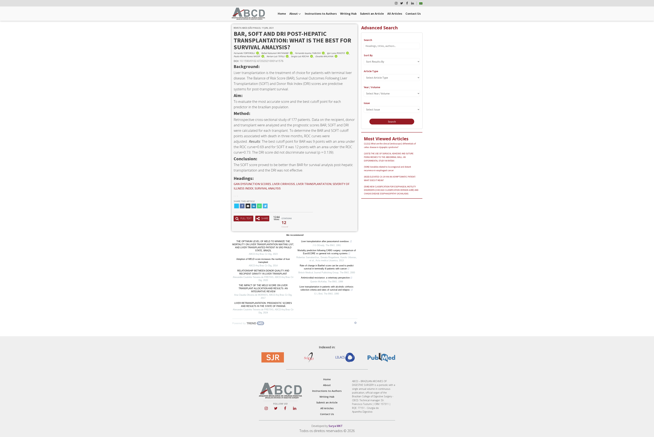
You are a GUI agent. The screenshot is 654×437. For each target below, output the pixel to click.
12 (284, 222)
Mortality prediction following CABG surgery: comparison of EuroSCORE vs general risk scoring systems (327, 252)
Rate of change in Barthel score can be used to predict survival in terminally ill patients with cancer (327, 267)
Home (282, 14)
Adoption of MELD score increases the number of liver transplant (263, 260)
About (293, 14)
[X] (236, 206)
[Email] (248, 206)
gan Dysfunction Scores (252, 184)
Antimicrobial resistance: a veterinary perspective (325, 277)
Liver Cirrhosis (283, 184)
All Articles (394, 14)
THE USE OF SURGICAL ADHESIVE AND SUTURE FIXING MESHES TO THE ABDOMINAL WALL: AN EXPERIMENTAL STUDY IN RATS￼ (389, 157)
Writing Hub (348, 14)
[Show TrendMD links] (355, 322)
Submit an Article (372, 14)
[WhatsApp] (259, 206)
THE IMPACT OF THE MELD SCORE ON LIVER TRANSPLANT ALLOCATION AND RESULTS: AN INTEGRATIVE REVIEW (263, 288)
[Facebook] (242, 206)
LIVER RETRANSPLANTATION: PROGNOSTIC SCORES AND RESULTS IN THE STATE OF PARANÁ (263, 304)
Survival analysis (268, 188)
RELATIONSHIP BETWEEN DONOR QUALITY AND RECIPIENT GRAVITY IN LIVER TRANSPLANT (263, 272)
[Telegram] (265, 206)
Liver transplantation (313, 184)
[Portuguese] (420, 3)
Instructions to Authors (321, 14)
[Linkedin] (253, 206)
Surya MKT (336, 426)
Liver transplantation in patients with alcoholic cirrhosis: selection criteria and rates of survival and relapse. (326, 288)
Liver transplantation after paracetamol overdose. (325, 241)
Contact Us (413, 14)
